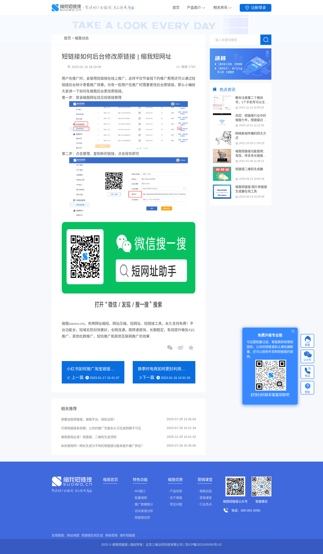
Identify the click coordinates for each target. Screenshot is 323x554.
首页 (176, 7)
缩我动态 (82, 38)
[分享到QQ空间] (191, 348)
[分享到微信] (170, 348)
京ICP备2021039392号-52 (203, 544)
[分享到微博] (180, 348)
